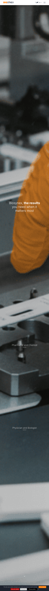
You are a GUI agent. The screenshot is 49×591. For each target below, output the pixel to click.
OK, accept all (42, 587)
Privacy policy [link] (32, 589)
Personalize (23, 589)
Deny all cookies (15, 589)
